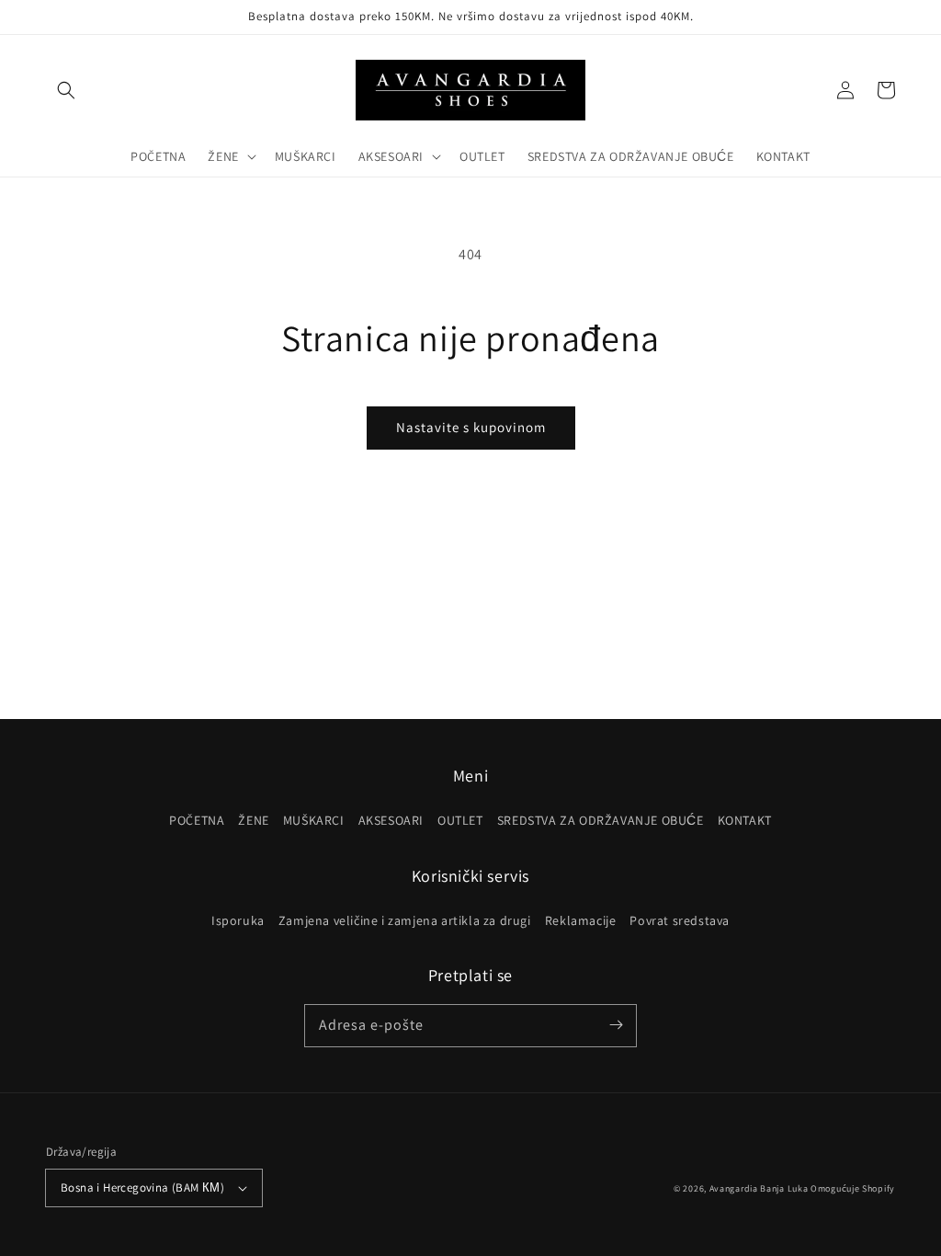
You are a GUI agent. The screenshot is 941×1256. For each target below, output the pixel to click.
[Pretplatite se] (615, 1025)
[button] (66, 90)
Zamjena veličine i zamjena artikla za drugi (404, 920)
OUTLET (460, 820)
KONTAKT (745, 820)
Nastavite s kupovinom (471, 427)
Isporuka (238, 920)
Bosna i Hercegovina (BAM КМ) (142, 1187)
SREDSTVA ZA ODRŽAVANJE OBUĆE (600, 820)
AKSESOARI (391, 820)
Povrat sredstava (679, 920)
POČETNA (196, 820)
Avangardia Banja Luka (759, 1188)
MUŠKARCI (314, 820)
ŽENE (253, 820)
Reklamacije (581, 920)
